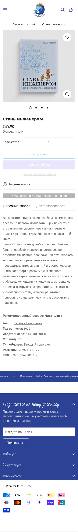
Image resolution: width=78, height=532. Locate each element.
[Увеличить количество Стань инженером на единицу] (71, 142)
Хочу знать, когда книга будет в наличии (39, 196)
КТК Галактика (36, 334)
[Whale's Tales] (39, 10)
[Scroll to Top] (71, 512)
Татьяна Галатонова (28, 323)
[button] (70, 9)
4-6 (33, 24)
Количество (11, 142)
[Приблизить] (67, 94)
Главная (18, 24)
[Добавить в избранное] (67, 37)
